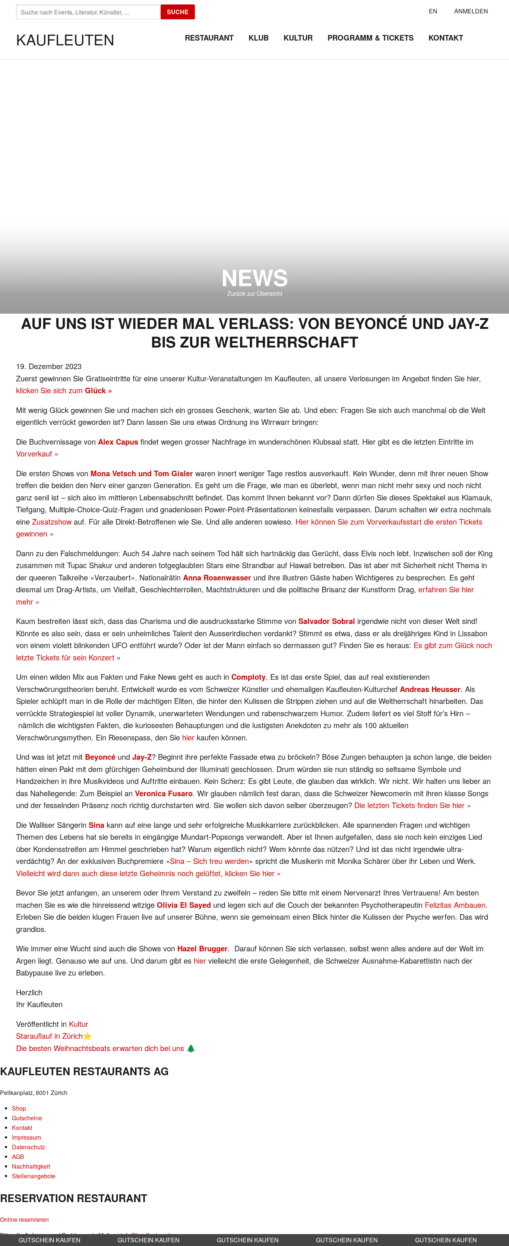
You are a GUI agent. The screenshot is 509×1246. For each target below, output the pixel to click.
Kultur (298, 37)
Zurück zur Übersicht (254, 293)
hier (188, 737)
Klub (259, 37)
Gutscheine (27, 1118)
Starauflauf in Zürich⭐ (54, 1035)
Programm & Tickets (371, 37)
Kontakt (446, 37)
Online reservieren (24, 1219)
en (433, 11)
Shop (19, 1108)
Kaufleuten (65, 38)
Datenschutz (28, 1147)
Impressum (26, 1137)
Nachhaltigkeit (31, 1166)
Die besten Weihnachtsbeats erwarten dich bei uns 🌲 (106, 1047)
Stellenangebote (34, 1176)
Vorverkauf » (37, 453)
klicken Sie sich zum (64, 390)
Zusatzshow (52, 521)
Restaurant (209, 37)
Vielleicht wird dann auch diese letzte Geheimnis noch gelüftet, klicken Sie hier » (148, 873)
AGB (18, 1156)
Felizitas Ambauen (455, 904)
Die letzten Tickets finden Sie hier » (412, 805)
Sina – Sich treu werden (209, 860)
